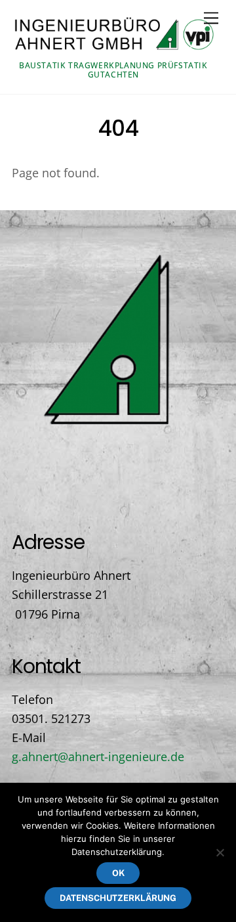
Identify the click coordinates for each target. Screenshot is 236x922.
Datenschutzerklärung (118, 898)
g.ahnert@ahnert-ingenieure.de (98, 756)
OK (118, 873)
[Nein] (219, 852)
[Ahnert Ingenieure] (115, 48)
